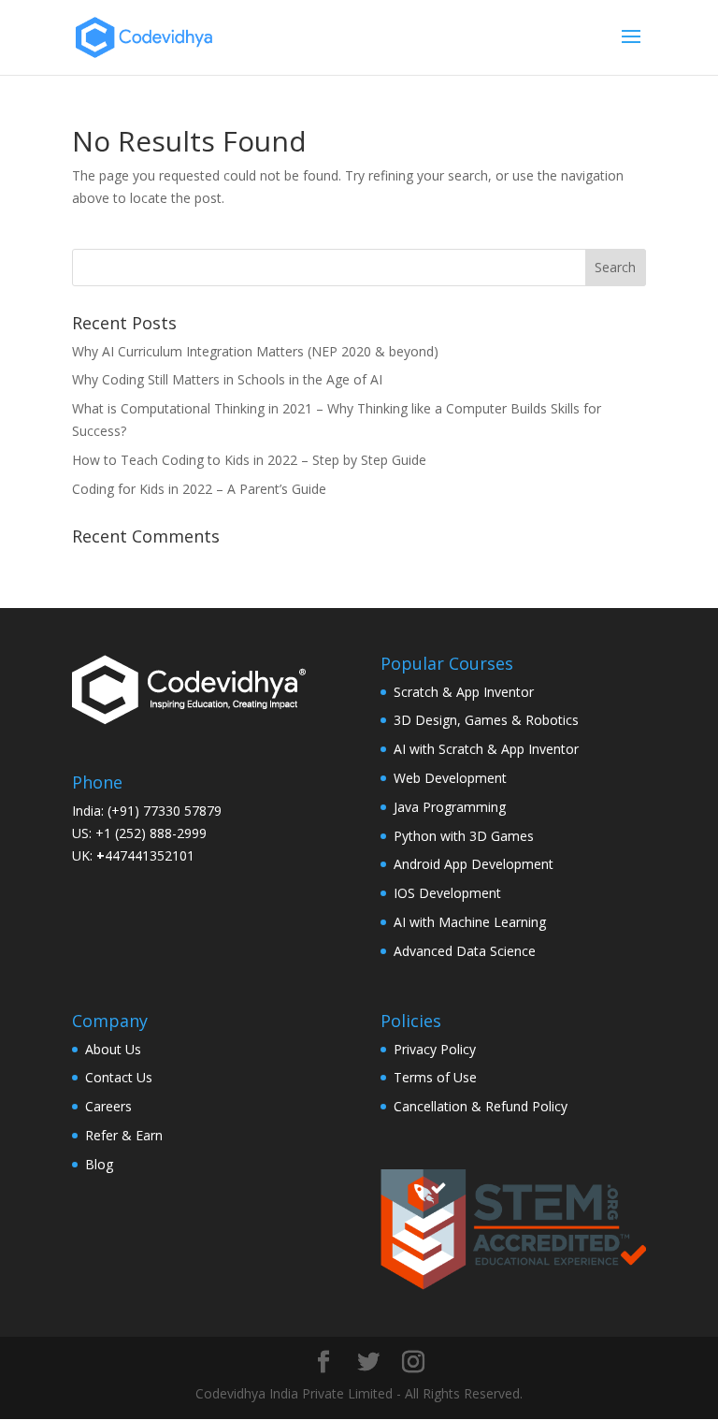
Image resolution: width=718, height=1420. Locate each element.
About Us (113, 1049)
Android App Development (473, 864)
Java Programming (450, 807)
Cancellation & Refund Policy (480, 1106)
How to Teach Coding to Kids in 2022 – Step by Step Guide (249, 460)
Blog (99, 1164)
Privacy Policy (435, 1049)
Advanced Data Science (465, 951)
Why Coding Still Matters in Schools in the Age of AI (227, 379)
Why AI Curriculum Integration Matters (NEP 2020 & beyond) (255, 351)
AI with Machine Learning (470, 922)
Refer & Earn (124, 1135)
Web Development (450, 778)
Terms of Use (435, 1077)
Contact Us (118, 1077)
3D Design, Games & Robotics (486, 720)
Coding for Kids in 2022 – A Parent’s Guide (199, 489)
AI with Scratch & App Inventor (486, 749)
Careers (108, 1106)
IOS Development (447, 893)
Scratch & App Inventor (464, 692)
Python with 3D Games (464, 836)
